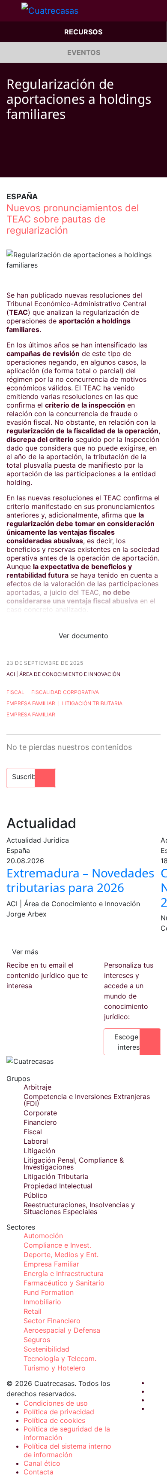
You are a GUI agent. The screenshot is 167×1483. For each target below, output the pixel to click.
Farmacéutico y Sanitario (64, 1282)
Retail (33, 1311)
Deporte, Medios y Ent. (61, 1254)
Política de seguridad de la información (67, 1433)
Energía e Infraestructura (64, 1273)
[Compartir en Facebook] (9, 164)
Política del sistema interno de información (67, 1450)
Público (36, 1195)
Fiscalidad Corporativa (65, 692)
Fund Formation (49, 1292)
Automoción (43, 1235)
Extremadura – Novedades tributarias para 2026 (80, 880)
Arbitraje (37, 1087)
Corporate (40, 1112)
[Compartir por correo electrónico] (58, 164)
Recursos (83, 31)
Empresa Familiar (30, 703)
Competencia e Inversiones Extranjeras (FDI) (87, 1100)
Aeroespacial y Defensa (62, 1330)
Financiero (40, 1122)
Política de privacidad (59, 1411)
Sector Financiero (52, 1320)
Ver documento (83, 635)
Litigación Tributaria (92, 703)
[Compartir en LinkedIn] (42, 164)
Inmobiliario (42, 1301)
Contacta (39, 1472)
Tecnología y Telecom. (60, 1358)
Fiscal (15, 692)
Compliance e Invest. (57, 1245)
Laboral (36, 1141)
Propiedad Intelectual (58, 1185)
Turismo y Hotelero (55, 1367)
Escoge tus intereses (132, 1041)
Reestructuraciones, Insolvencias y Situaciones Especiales (79, 1208)
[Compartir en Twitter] (26, 164)
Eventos (83, 52)
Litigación (39, 1150)
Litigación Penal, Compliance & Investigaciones (74, 1163)
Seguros (37, 1339)
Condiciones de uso (56, 1403)
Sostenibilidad (46, 1349)
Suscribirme (31, 776)
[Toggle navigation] (10, 10)
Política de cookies (54, 1420)
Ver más (25, 951)
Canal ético (42, 1463)
